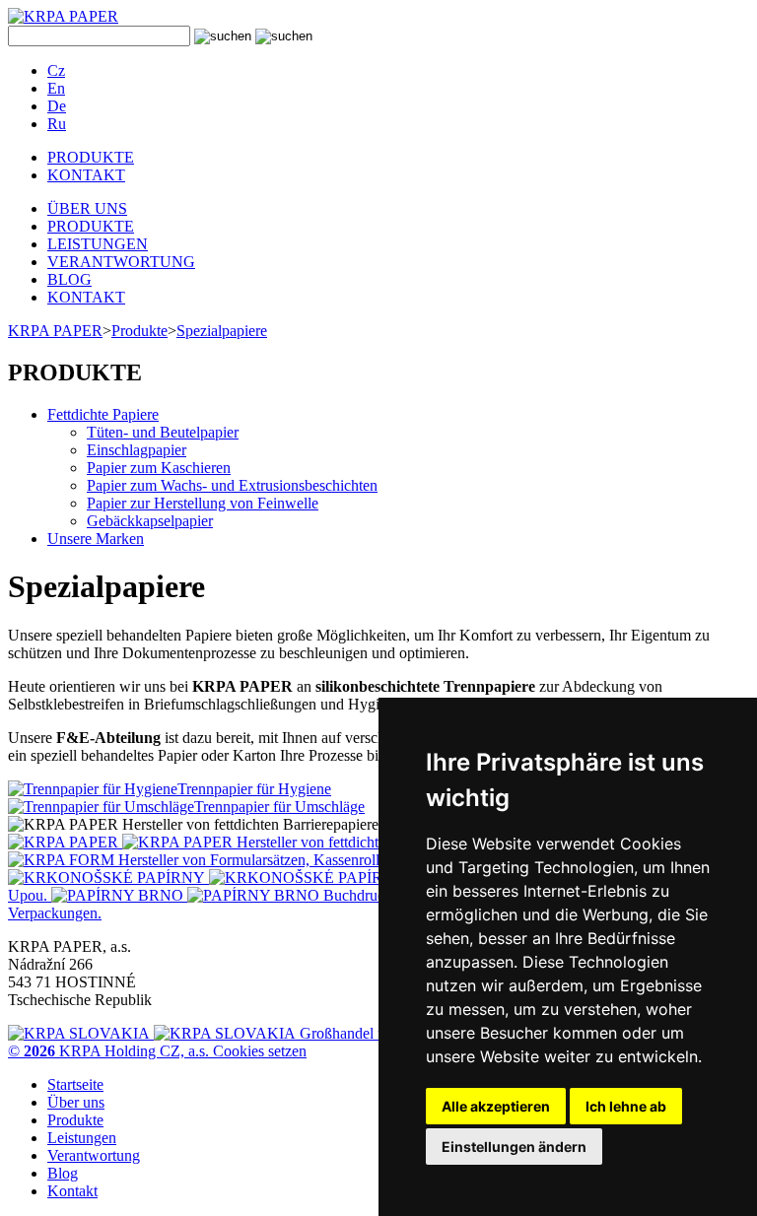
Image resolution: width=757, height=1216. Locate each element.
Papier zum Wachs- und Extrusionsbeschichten (232, 485)
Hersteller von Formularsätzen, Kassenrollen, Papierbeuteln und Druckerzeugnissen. (378, 859)
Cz (56, 70)
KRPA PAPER (55, 330)
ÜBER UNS (87, 208)
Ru (56, 123)
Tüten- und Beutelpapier (163, 432)
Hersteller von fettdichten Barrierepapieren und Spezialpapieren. (436, 842)
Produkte (139, 330)
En (56, 88)
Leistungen (81, 1137)
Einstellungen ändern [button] (514, 1146)
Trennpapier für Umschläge (279, 806)
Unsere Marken (95, 538)
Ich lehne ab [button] (625, 1106)
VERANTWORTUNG (121, 261)
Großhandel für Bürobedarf (383, 1033)
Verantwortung (93, 1155)
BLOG (69, 279)
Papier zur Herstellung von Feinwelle (202, 503)
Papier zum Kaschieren (159, 467)
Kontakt (72, 1190)
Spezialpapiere (221, 330)
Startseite (75, 1084)
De (56, 106)
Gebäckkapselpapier (150, 520)
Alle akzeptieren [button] (496, 1106)
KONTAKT (86, 175)
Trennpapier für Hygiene (254, 788)
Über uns (75, 1102)
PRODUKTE (90, 157)
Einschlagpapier (136, 449)
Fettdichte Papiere (103, 414)
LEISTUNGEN (97, 244)
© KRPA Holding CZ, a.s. (110, 1051)
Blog (62, 1173)
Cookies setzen (260, 1051)
